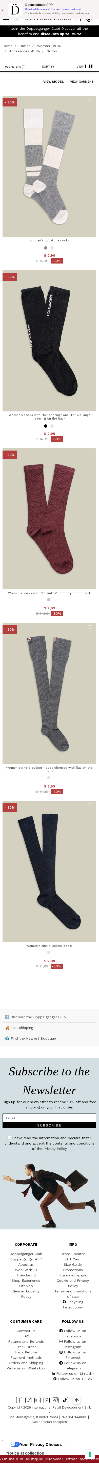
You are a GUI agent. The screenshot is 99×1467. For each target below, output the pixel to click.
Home (8, 46)
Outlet (24, 46)
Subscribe (49, 1125)
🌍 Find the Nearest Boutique (30, 1038)
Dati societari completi (49, 1422)
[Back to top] (76, 1400)
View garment (82, 81)
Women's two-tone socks (49, 240)
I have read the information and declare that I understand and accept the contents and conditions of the (49, 1143)
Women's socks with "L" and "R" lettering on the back (49, 593)
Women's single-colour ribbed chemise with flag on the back (49, 769)
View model (53, 81)
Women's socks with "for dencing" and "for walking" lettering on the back (49, 416)
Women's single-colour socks (49, 946)
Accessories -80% (24, 51)
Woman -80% (49, 46)
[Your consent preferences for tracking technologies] (90, 1454)
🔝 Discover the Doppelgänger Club (35, 1017)
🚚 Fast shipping (19, 1028)
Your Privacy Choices (41, 1444)
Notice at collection (25, 1453)
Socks (52, 51)
